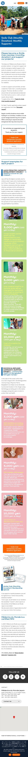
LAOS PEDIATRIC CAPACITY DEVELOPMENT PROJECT (14, 171)
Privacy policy (16, 754)
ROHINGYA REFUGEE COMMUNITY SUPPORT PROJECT (12, 369)
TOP (1, 8)
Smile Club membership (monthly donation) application (14, 139)
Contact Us (7, 701)
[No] (26, 748)
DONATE (20, 3)
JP (15, 3)
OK (10, 754)
